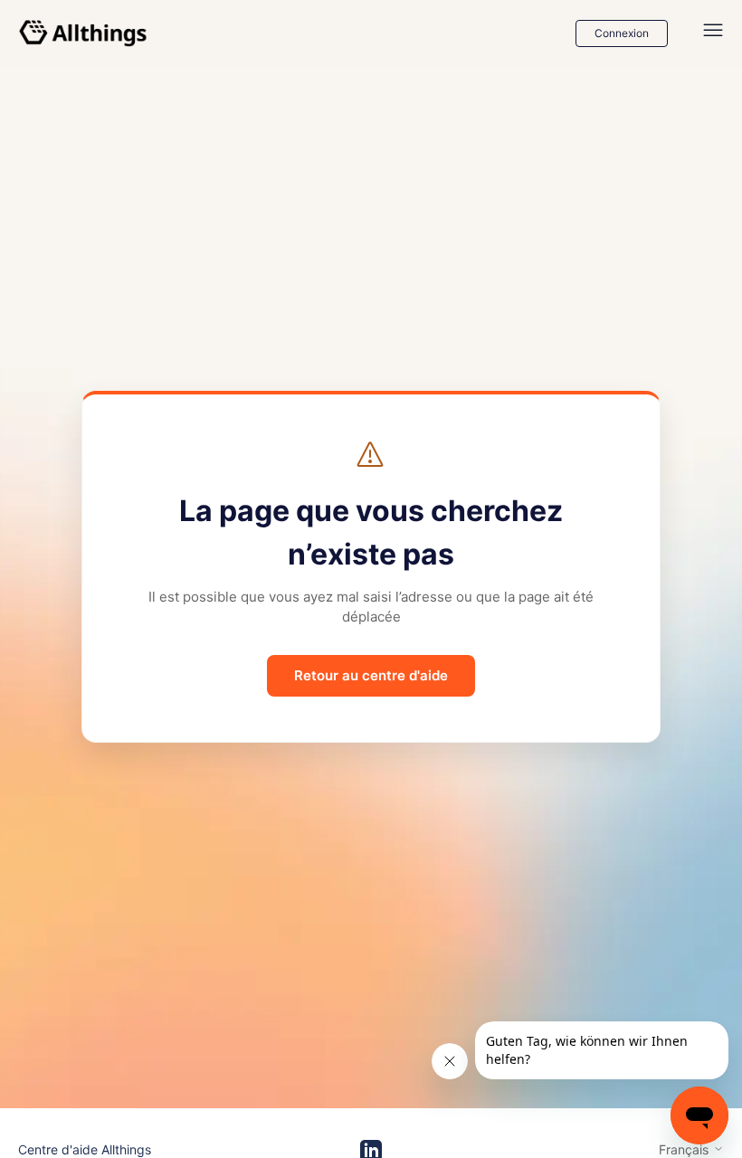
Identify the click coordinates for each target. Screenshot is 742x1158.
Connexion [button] (622, 33)
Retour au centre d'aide (371, 675)
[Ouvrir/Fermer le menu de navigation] (713, 34)
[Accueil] (83, 33)
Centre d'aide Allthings (84, 1149)
